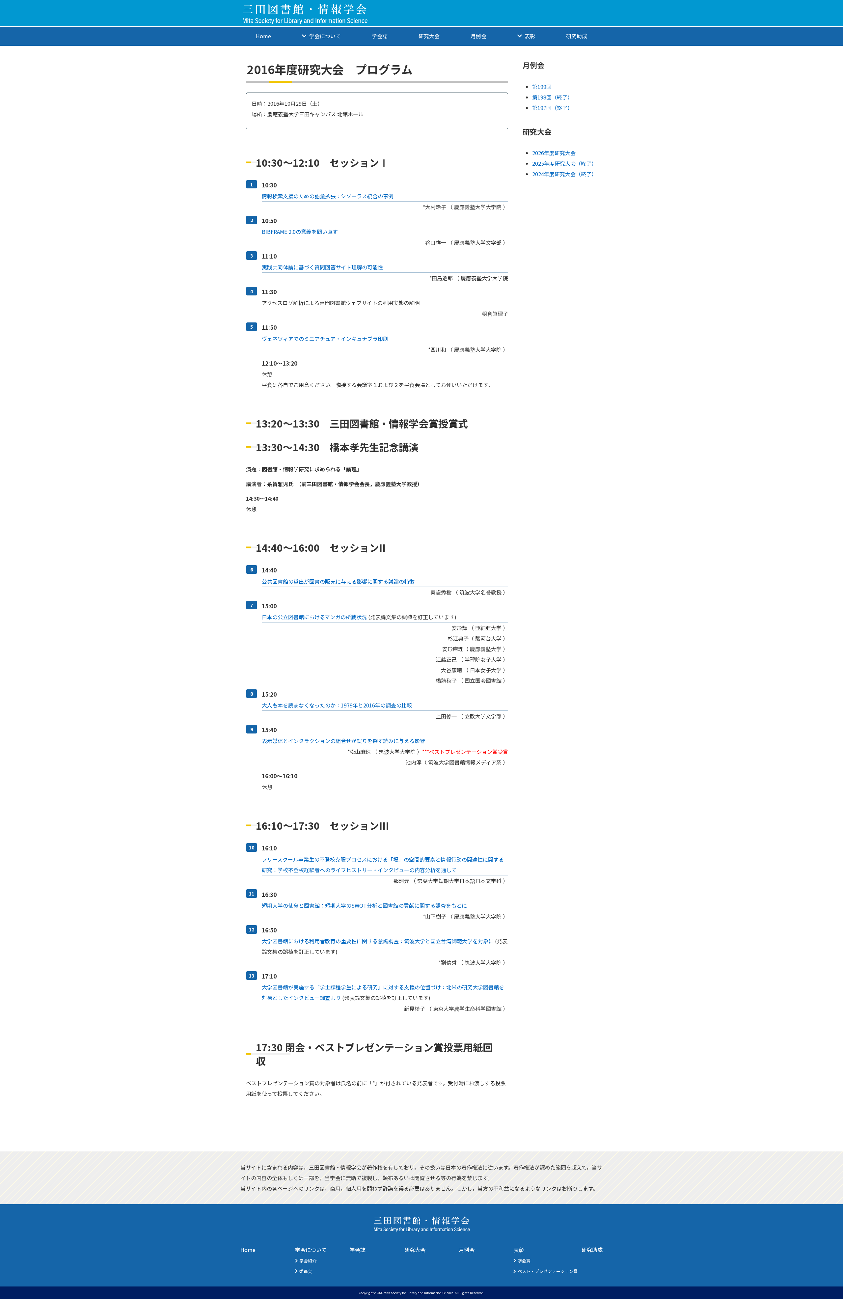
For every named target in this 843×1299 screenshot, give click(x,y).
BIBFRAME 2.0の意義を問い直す (300, 231)
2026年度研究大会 (554, 153)
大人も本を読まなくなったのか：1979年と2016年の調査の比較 (337, 705)
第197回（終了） (552, 108)
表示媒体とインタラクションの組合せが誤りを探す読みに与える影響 (343, 741)
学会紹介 (307, 1261)
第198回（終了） (552, 97)
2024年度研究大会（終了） (564, 174)
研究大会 (429, 36)
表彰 (518, 1250)
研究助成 (576, 36)
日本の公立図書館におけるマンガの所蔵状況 (314, 617)
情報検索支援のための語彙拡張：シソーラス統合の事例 (328, 196)
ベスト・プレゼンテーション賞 (548, 1271)
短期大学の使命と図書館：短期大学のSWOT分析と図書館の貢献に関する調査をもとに (364, 905)
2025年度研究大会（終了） (564, 163)
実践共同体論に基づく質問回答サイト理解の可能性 (322, 267)
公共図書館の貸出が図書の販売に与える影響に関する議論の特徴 (338, 581)
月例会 (478, 36)
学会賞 (524, 1261)
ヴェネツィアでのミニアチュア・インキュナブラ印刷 (325, 339)
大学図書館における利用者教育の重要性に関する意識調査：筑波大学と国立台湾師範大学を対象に (378, 941)
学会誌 (380, 36)
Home (263, 36)
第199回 (542, 87)
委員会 (305, 1271)
